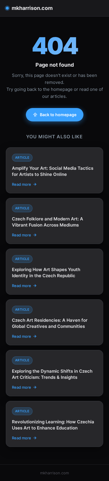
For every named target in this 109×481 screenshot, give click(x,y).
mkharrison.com (32, 8)
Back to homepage (58, 114)
